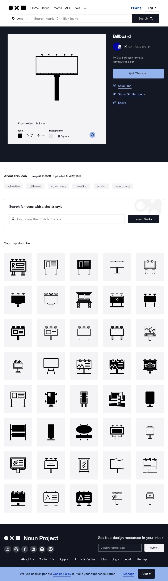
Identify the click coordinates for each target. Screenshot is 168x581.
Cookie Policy (62, 574)
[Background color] (51, 136)
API (67, 8)
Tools (76, 8)
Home (35, 8)
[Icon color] (20, 135)
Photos (57, 8)
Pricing (136, 8)
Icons (45, 8)
